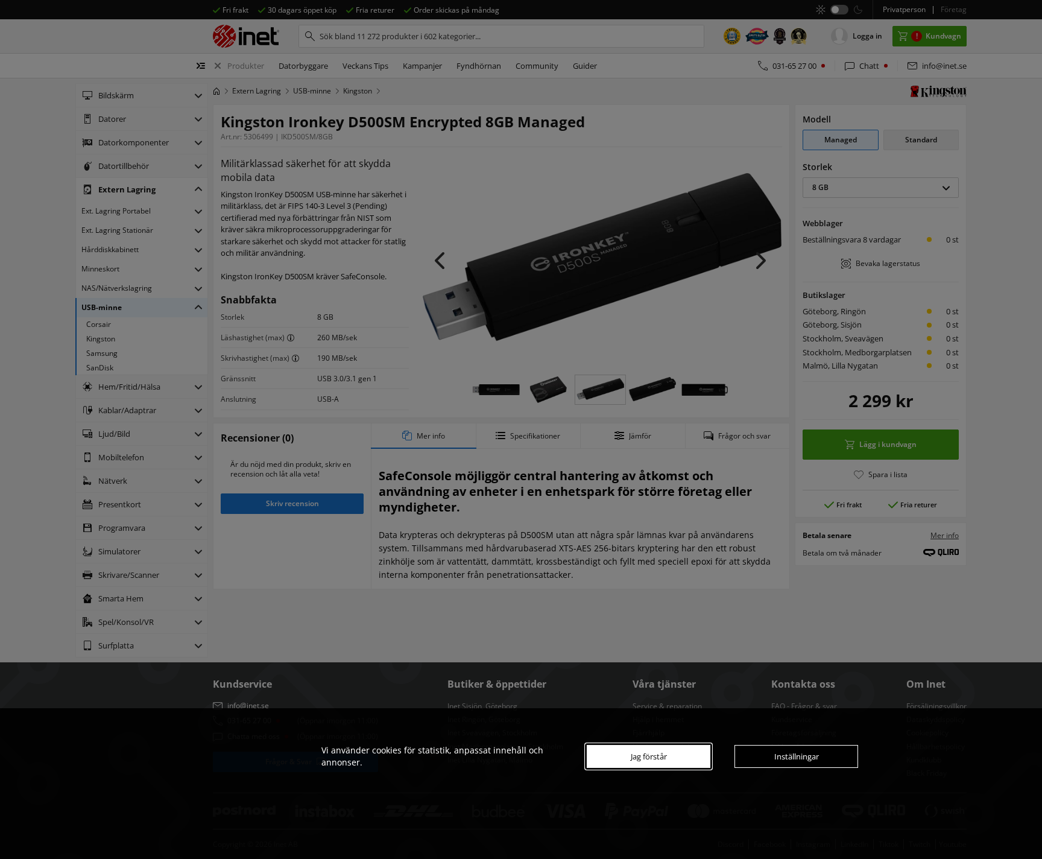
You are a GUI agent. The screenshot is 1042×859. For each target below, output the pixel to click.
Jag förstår (649, 756)
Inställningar (796, 756)
